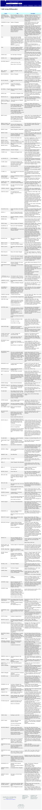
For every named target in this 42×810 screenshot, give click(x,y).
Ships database (15, 5)
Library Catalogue (8, 5)
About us (35, 5)
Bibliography (30, 5)
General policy (34, 798)
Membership (24, 797)
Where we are (33, 796)
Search (20, 3)
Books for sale (25, 796)
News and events (34, 797)
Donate (40, 5)
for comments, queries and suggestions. (10, 799)
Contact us (34, 795)
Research (20, 5)
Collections (25, 5)
